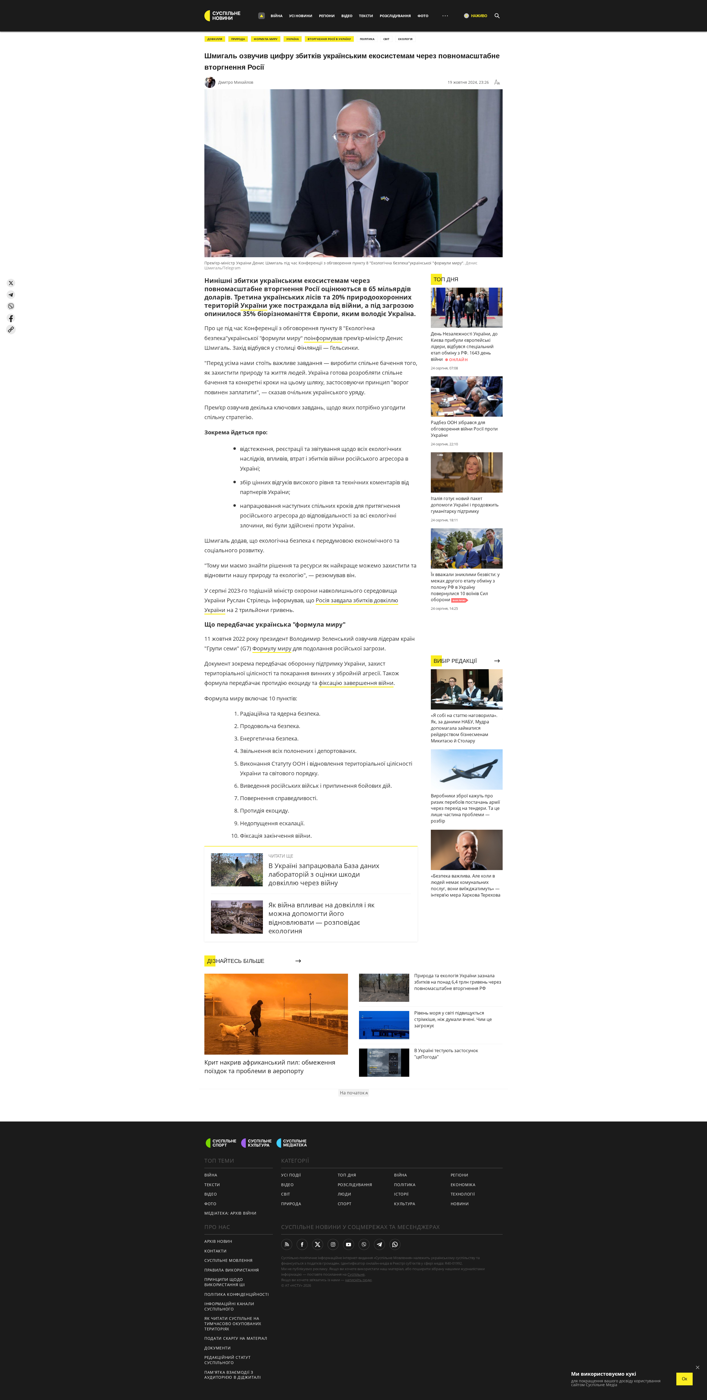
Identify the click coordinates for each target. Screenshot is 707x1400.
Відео (346, 15)
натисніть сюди (358, 1279)
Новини (460, 1203)
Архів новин (218, 1241)
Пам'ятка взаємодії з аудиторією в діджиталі (232, 1375)
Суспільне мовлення (228, 1260)
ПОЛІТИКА (367, 39)
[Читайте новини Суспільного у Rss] (286, 1244)
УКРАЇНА (292, 39)
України (254, 305)
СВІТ (386, 39)
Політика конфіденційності (236, 1294)
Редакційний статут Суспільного (227, 1360)
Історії (401, 1194)
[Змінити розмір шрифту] (497, 82)
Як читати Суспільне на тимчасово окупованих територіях (232, 1323)
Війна (277, 15)
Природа (238, 39)
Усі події (291, 1175)
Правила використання (231, 1270)
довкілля (214, 39)
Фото (423, 15)
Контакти (215, 1251)
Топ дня (347, 1175)
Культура (404, 1203)
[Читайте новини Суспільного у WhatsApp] (394, 1244)
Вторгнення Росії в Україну (329, 39)
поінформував (323, 338)
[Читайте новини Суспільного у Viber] (364, 1244)
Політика (405, 1184)
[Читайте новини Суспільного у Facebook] (302, 1244)
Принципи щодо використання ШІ (224, 1282)
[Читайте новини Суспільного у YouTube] (348, 1244)
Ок (684, 1379)
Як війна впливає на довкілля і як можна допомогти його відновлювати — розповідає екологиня (321, 917)
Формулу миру (271, 648)
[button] (11, 283)
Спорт (345, 1203)
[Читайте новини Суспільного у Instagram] (333, 1244)
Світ (285, 1194)
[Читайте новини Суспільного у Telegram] (379, 1244)
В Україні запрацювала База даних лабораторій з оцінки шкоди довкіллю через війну (323, 874)
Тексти (366, 15)
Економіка (463, 1184)
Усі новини (300, 15)
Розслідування (395, 15)
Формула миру (266, 39)
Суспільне (356, 1274)
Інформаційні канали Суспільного (229, 1306)
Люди (344, 1194)
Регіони (327, 15)
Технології (463, 1194)
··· (445, 15)
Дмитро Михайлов (235, 82)
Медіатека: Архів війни (230, 1213)
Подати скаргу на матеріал (235, 1338)
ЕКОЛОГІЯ (405, 39)
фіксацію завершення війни (356, 683)
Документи (217, 1348)
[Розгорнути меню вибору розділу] (261, 15)
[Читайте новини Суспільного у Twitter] (317, 1244)
